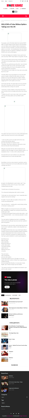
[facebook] (20, 1)
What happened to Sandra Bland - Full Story (18, 307)
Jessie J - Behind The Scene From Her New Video (18, 346)
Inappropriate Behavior (14, 388)
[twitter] (23, 1)
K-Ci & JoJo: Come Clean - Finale (15, 382)
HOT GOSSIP (14, 295)
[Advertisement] (19, 246)
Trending (23, 8)
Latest (6, 8)
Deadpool (11, 351)
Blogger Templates (23, 415)
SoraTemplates (10, 415)
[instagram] (25, 1)
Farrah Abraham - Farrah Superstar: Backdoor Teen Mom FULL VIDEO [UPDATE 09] (18, 327)
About (6, 1)
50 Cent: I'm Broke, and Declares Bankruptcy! (16, 314)
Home (2, 1)
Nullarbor (11, 357)
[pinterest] (27, 1)
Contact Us (10, 1)
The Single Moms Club (13, 333)
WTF (20, 295)
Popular (12, 8)
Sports (14, 397)
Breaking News (7, 20)
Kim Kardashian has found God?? (16, 301)
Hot (18, 8)
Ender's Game (12, 339)
